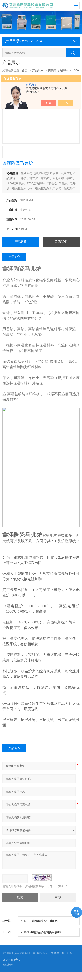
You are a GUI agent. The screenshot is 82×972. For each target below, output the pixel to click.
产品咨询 (21, 241)
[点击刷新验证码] (42, 877)
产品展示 (37, 70)
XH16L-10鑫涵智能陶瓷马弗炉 (41, 932)
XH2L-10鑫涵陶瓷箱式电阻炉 (40, 921)
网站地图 (8, 964)
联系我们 (61, 241)
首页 (24, 70)
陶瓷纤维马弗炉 (58, 70)
